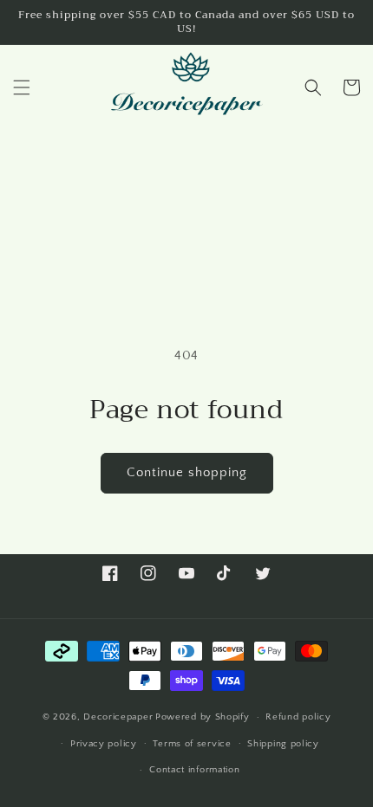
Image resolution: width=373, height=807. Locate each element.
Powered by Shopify (202, 717)
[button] (22, 87)
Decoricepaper (118, 717)
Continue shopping (187, 472)
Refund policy (297, 717)
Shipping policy (283, 744)
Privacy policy (103, 744)
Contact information (194, 770)
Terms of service (192, 744)
